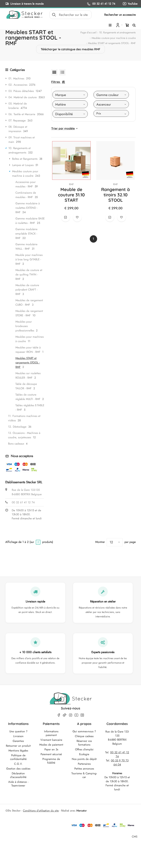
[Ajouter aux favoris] (77, 217)
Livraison (18, 736)
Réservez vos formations (84, 743)
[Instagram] (70, 715)
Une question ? (18, 731)
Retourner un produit (18, 746)
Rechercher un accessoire (120, 15)
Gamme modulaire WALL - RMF (26, 246)
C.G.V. (18, 764)
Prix (98, 113)
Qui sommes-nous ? (84, 731)
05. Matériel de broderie (17, 106)
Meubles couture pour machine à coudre (114, 38)
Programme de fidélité (51, 761)
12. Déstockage (17, 427)
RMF (71, 184)
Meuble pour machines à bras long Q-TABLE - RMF (29, 259)
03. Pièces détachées (21, 91)
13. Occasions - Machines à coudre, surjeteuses (24, 435)
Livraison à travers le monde (27, 4)
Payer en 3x (51, 749)
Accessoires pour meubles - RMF (25, 184)
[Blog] (82, 715)
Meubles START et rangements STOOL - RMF (27, 362)
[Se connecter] (118, 25)
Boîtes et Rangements (24, 159)
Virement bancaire (51, 740)
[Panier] (127, 25)
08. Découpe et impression (17, 129)
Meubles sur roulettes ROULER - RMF (28, 375)
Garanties (18, 741)
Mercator (81, 811)
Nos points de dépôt (84, 759)
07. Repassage (17, 120)
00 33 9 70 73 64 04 (120, 762)
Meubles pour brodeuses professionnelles (24, 326)
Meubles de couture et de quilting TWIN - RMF (28, 274)
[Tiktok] (65, 715)
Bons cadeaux (16, 444)
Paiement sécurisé (51, 754)
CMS (134, 836)
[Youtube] (76, 715)
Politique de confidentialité (18, 757)
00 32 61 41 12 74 (103, 4)
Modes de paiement (51, 745)
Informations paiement (51, 733)
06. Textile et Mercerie (21, 114)
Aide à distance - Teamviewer (18, 784)
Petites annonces (84, 769)
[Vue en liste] (62, 72)
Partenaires (84, 764)
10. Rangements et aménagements (117, 32)
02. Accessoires (17, 85)
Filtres (55, 82)
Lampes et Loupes (23, 165)
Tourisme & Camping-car (84, 775)
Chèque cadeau (84, 736)
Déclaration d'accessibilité (18, 775)
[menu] (110, 25)
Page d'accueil (88, 32)
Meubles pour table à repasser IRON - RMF (28, 349)
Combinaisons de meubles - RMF (25, 195)
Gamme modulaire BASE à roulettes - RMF (30, 220)
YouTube (133, 4)
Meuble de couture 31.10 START (71, 195)
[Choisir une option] (65, 217)
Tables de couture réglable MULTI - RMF (27, 397)
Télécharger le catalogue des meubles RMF (70, 49)
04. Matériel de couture (22, 97)
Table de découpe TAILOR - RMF (26, 386)
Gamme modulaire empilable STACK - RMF (26, 233)
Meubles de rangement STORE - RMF (29, 313)
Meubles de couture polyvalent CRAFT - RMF (27, 289)
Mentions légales (18, 751)
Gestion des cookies (18, 769)
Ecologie (84, 754)
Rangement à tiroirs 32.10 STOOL (115, 195)
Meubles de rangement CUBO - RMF (29, 302)
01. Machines (16, 78)
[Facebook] (59, 715)
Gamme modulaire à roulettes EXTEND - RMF (27, 207)
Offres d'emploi (84, 749)
